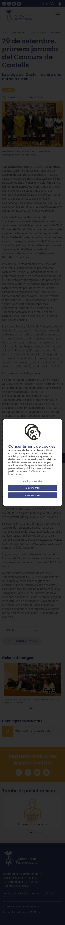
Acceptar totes (32, 495)
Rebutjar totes (32, 487)
